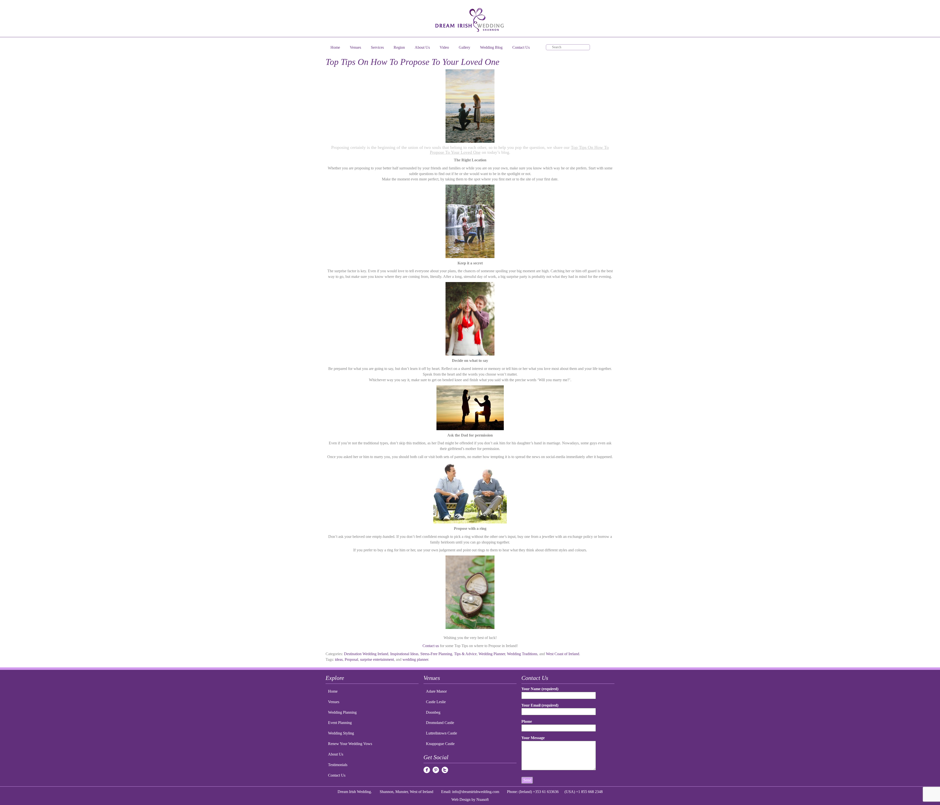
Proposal (351, 659)
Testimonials (337, 765)
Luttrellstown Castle (441, 733)
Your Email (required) (539, 705)
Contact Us (521, 47)
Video (444, 47)
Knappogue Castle (440, 744)
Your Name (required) (539, 689)
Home (335, 47)
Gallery (464, 47)
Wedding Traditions (522, 654)
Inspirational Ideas (404, 654)
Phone (526, 721)
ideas (339, 659)
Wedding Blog (491, 47)
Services (377, 47)
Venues (355, 47)
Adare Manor (436, 691)
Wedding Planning (342, 712)
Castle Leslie (436, 702)
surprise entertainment (377, 659)
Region (399, 47)
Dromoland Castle (440, 723)
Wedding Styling (341, 733)
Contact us (431, 646)
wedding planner (415, 659)
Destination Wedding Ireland (366, 654)
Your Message (533, 738)
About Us (422, 47)
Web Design (460, 799)
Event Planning (340, 723)
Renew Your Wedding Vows (350, 744)
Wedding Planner (492, 654)
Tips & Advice (465, 654)
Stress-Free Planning (436, 654)
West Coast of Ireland (562, 654)
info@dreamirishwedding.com (475, 792)
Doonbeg (433, 712)
